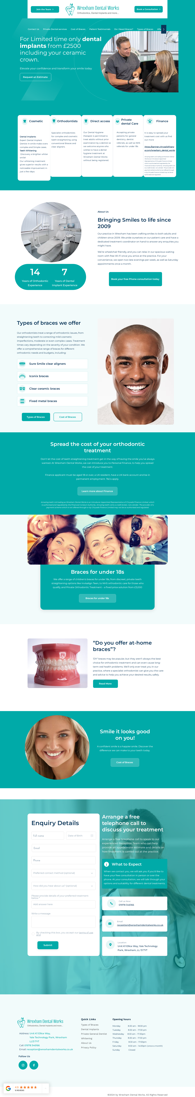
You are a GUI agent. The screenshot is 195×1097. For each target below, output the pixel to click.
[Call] (111, 903)
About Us (86, 1043)
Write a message (41, 914)
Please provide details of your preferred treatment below (60, 897)
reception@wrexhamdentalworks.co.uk (50, 1049)
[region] (34, 148)
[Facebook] (33, 1065)
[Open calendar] (92, 835)
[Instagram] (23, 1065)
